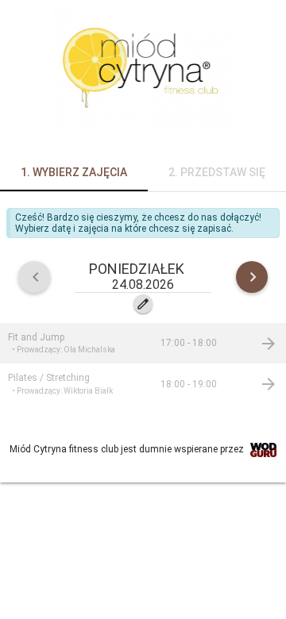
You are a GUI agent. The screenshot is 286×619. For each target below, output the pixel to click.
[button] (143, 276)
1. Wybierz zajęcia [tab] (74, 172)
